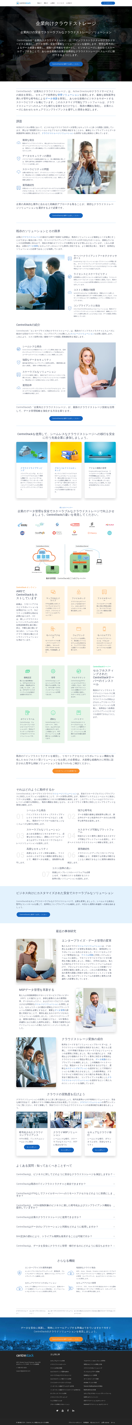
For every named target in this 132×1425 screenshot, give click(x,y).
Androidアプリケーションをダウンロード (96, 1404)
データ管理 (33, 246)
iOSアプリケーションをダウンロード (94, 1400)
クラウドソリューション (91, 1102)
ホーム (113, 1422)
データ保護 (51, 98)
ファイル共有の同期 (56, 1368)
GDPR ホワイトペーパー (91, 1397)
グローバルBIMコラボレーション (60, 1404)
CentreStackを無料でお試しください (66, 64)
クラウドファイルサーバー (58, 1364)
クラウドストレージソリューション (58, 133)
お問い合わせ (105, 1422)
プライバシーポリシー (75, 1422)
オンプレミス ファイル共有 (58, 1393)
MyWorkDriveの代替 (90, 1390)
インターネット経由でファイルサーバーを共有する (65, 1390)
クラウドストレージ (31, 237)
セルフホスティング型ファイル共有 (60, 1379)
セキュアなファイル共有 (57, 1361)
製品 (38, 3)
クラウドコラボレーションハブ (93, 1368)
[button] (66, 1174)
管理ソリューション (69, 95)
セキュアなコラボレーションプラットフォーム (97, 1393)
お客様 (53, 3)
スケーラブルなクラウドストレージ (60, 1375)
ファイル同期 (87, 955)
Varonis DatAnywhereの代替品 (93, 1386)
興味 (45, 3)
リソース (59, 3)
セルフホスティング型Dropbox (59, 1371)
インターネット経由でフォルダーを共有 (62, 1386)
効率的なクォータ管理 (90, 1375)
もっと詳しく (32, 1147)
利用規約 (86, 1422)
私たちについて (95, 1422)
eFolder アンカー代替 (90, 1382)
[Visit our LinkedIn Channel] (73, 1410)
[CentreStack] (23, 3)
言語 (69, 3)
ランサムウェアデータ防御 (91, 1371)
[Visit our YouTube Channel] (63, 1410)
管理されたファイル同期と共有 (93, 1364)
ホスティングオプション (77, 1068)
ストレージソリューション (82, 334)
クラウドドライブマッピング (58, 1397)
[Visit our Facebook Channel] (68, 1410)
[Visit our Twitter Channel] (57, 1410)
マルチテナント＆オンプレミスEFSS (94, 1361)
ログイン (109, 3)
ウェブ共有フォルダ (56, 1400)
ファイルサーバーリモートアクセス (60, 1382)
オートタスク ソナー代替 (91, 1379)
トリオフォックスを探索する (66, 771)
